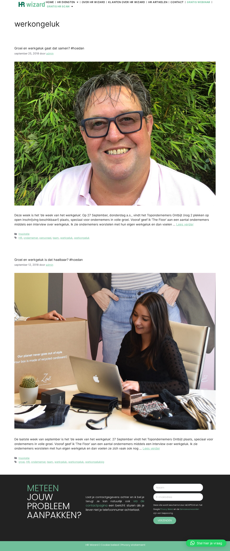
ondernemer (31, 237)
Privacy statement (133, 545)
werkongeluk (81, 237)
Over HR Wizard (93, 2)
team (56, 237)
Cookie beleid (110, 545)
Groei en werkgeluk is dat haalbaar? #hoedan (48, 260)
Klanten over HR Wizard (126, 2)
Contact (177, 2)
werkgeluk (66, 237)
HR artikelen (157, 2)
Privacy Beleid (166, 509)
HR (20, 237)
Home (50, 2)
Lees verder (185, 224)
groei (22, 461)
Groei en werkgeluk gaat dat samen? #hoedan (49, 48)
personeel (45, 237)
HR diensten (66, 2)
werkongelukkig (94, 461)
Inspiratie (24, 233)
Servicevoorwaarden (189, 509)
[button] (206, 543)
